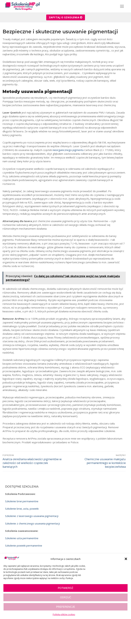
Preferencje (65, 606)
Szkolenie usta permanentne (21, 538)
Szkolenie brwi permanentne (21, 501)
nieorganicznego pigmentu (68, 150)
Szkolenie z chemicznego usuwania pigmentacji (32, 523)
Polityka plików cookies (64, 614)
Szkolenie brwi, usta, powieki (22, 508)
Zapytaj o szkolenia (64, 17)
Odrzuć (65, 597)
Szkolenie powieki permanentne (23, 545)
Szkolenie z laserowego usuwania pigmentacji (31, 516)
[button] (126, 559)
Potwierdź (65, 588)
